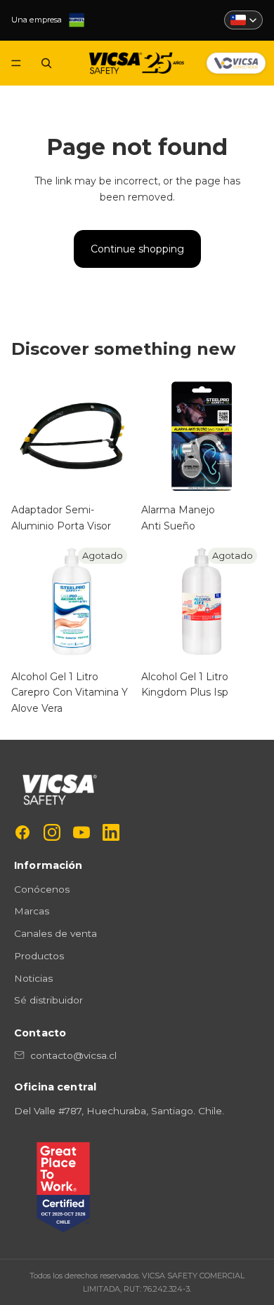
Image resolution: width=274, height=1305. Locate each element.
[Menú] (16, 63)
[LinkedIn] (111, 832)
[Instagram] (52, 832)
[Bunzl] (76, 20)
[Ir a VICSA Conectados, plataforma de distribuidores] (236, 63)
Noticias (33, 978)
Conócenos (42, 889)
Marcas (31, 911)
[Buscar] (46, 63)
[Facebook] (22, 832)
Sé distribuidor (48, 1000)
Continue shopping (137, 249)
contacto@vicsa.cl (73, 1055)
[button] (243, 20)
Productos (39, 955)
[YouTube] (81, 832)
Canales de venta (55, 933)
